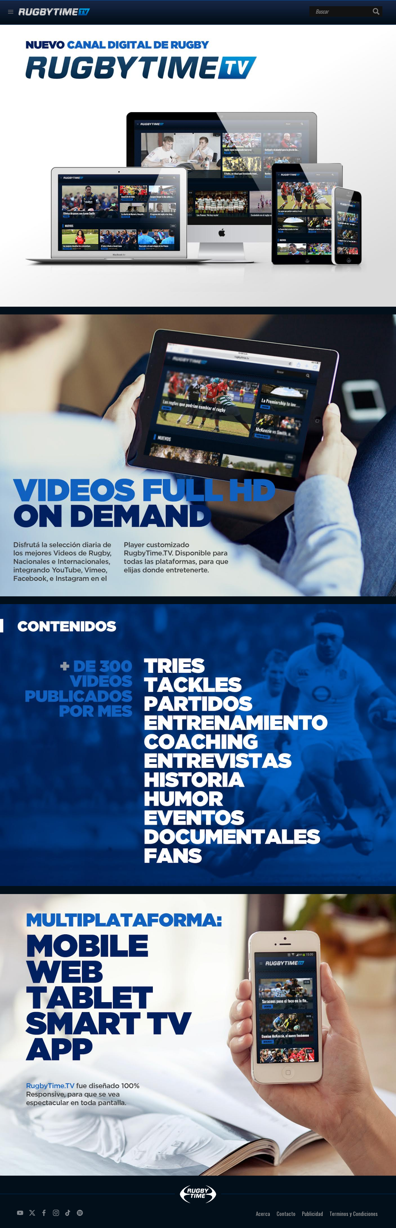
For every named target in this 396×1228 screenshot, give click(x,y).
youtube (21, 1215)
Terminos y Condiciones (353, 1213)
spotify (81, 1215)
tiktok (69, 1215)
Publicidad (312, 1213)
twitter (33, 1215)
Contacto (286, 1213)
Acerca (263, 1213)
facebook (45, 1215)
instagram (57, 1215)
